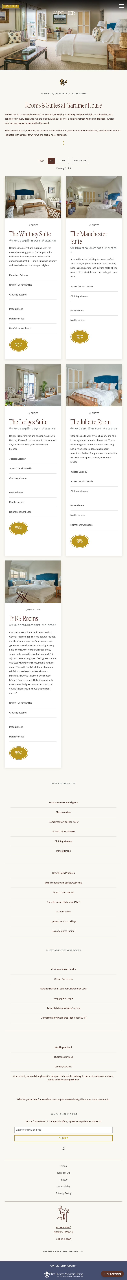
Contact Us (63, 1173)
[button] (121, 6)
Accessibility (63, 1186)
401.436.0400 (63, 1239)
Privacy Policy (63, 1193)
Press (63, 1166)
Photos (64, 1179)
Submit (63, 1138)
